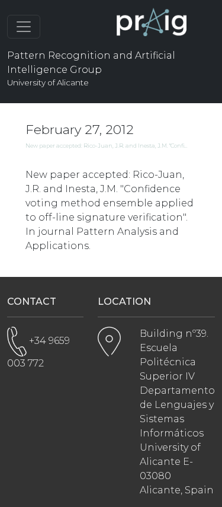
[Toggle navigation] (23, 27)
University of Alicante (48, 82)
